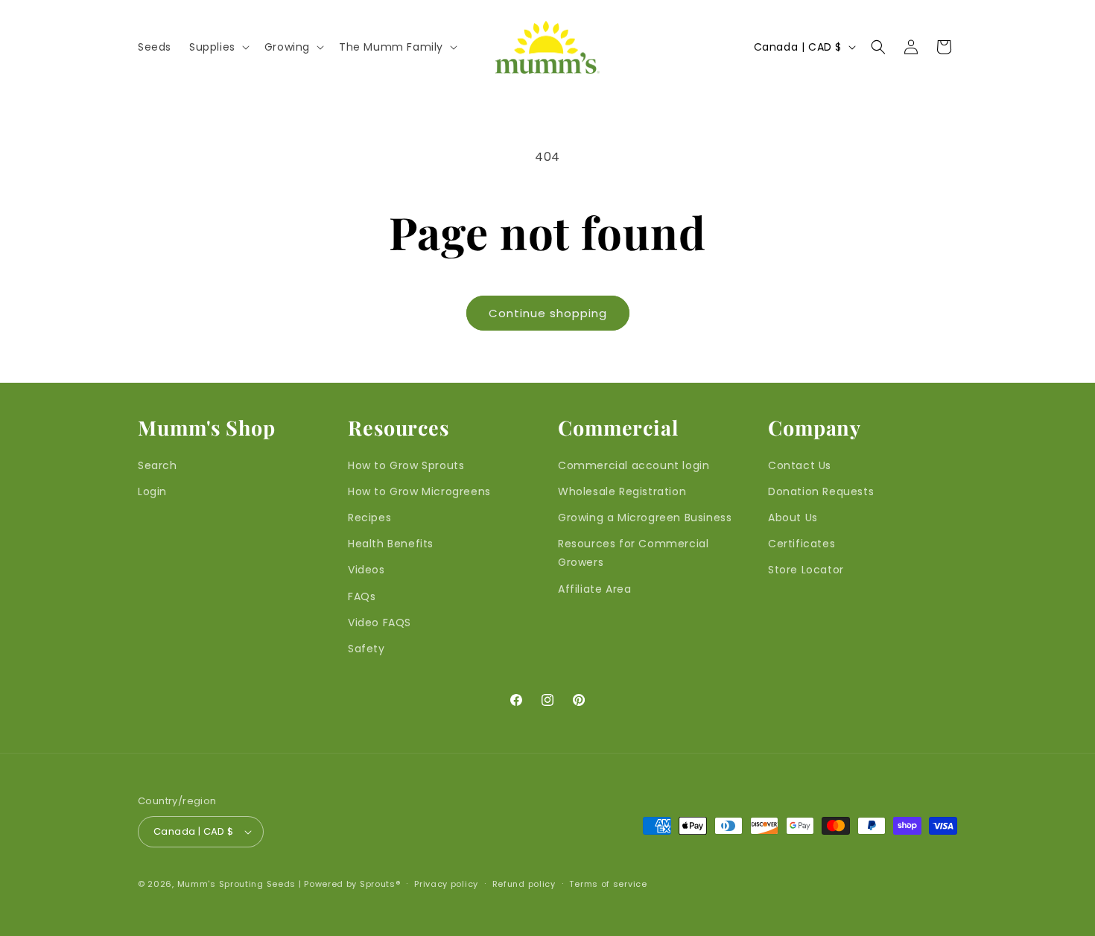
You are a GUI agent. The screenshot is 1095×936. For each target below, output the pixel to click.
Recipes (369, 517)
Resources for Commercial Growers (633, 553)
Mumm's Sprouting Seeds (236, 884)
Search (157, 465)
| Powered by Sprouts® (350, 884)
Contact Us (799, 465)
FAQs (361, 596)
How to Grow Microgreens (419, 491)
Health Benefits (391, 543)
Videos (366, 569)
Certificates (801, 543)
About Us (793, 517)
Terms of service (608, 884)
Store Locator (806, 569)
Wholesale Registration (622, 491)
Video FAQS (379, 622)
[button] (218, 47)
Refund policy (524, 884)
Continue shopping (548, 313)
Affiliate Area (594, 589)
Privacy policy (446, 884)
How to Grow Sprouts (406, 465)
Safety (366, 648)
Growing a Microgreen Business (644, 517)
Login (152, 491)
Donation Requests (821, 491)
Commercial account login (633, 465)
